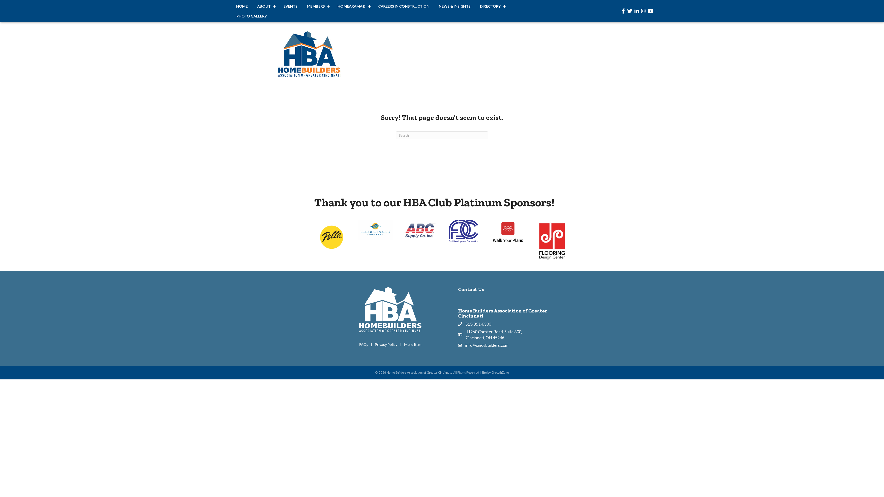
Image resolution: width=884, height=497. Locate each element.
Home (242, 6)
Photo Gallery (251, 16)
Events (290, 6)
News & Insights (455, 6)
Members (316, 6)
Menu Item (412, 344)
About (264, 6)
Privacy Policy (386, 344)
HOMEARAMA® (351, 6)
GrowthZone (500, 372)
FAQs (363, 344)
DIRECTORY (490, 6)
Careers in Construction (403, 6)
